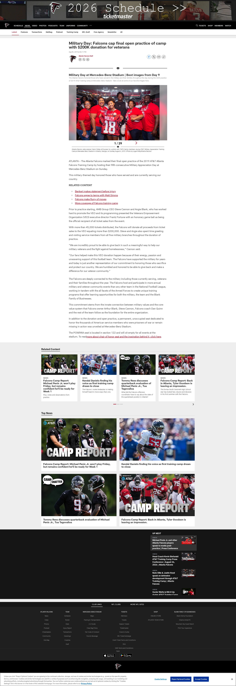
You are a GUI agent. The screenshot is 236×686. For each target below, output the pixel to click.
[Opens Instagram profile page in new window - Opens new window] (87, 59)
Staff (67, 644)
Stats (67, 624)
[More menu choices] (91, 25)
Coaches (67, 640)
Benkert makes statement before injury (95, 191)
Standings (67, 636)
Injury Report (67, 628)
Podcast (46, 628)
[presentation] (194, 404)
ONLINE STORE (156, 616)
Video (46, 620)
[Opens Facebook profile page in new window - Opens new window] (80, 59)
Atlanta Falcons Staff (86, 56)
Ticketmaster (124, 628)
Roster (67, 620)
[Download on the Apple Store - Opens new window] (109, 656)
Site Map (46, 640)
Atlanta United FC (185, 620)
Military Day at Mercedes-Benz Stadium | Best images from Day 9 (114, 75)
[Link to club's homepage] (7, 25)
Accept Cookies (201, 679)
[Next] (136, 142)
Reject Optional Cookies (181, 679)
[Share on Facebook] (149, 58)
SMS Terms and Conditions (124, 648)
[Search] (197, 25)
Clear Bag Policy (92, 628)
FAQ (124, 644)
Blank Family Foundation (185, 616)
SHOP (156, 612)
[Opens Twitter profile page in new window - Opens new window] (83, 59)
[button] (114, 404)
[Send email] (159, 58)
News (46, 616)
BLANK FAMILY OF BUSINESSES (184, 612)
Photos (46, 624)
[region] (118, 679)
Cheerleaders (46, 632)
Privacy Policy (86, 683)
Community (47, 636)
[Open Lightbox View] (118, 120)
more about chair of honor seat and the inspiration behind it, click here (123, 336)
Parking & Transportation (92, 620)
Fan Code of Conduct (92, 632)
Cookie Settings (161, 679)
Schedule (67, 616)
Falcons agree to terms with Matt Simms (96, 195)
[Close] (232, 679)
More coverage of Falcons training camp (96, 203)
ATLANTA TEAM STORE (156, 620)
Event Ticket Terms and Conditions (124, 640)
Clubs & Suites (124, 632)
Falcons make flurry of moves (90, 199)
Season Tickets (124, 624)
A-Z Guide (92, 624)
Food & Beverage (92, 636)
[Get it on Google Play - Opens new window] (126, 657)
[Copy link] (164, 57)
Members (124, 616)
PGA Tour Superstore (185, 628)
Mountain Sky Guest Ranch (185, 624)
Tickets (124, 620)
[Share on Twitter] (154, 58)
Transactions (67, 632)
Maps (92, 616)
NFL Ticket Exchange (124, 636)
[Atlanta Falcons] (118, 667)
